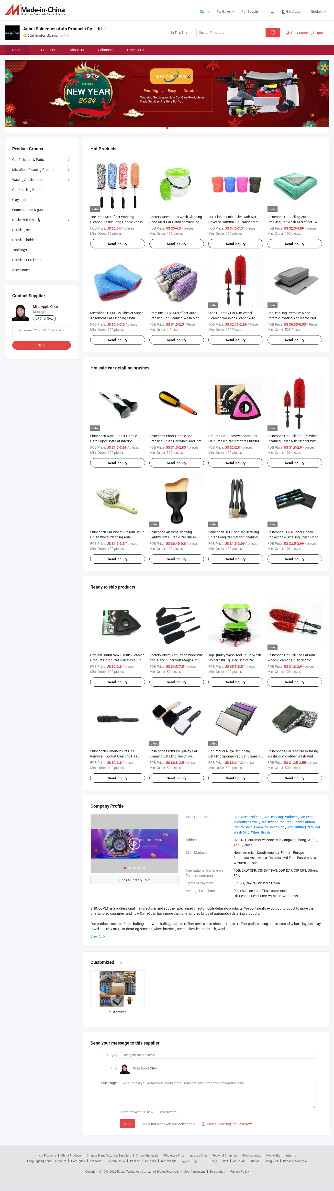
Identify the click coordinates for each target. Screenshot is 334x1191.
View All (96, 936)
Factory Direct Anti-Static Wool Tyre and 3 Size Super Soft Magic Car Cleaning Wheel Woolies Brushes (176, 660)
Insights (290, 1155)
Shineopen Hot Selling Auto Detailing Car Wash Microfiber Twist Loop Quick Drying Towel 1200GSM (294, 221)
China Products (71, 1155)
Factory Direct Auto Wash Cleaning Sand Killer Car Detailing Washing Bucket (175, 221)
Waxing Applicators (27, 179)
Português (78, 1161)
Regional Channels (224, 1155)
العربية (185, 1161)
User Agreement (194, 1171)
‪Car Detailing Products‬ (281, 816)
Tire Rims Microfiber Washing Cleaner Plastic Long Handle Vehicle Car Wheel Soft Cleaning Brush (117, 221)
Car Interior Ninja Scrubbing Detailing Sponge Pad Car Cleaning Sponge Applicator (234, 756)
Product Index (251, 1155)
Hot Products (47, 1155)
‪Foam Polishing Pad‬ (269, 827)
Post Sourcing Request (308, 32)
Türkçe (255, 1161)
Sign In (205, 11)
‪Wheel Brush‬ (260, 832)
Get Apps (293, 11)
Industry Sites (198, 1155)
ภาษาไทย (239, 1161)
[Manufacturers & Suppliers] (36, 9)
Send (127, 1123)
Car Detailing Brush (26, 189)
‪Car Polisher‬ (243, 827)
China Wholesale (147, 1155)
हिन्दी (225, 1161)
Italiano (135, 1161)
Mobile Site (273, 1155)
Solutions (105, 49)
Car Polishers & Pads (28, 159)
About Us (77, 49)
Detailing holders (24, 239)
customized (117, 1012)
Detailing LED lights (26, 259)
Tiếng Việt (271, 1161)
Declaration (217, 1171)
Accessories (21, 269)
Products (48, 49)
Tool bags (19, 249)
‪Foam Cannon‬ (304, 822)
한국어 (199, 1161)
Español (60, 1161)
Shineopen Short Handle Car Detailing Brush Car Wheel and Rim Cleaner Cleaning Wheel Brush (175, 441)
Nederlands (168, 1161)
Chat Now (46, 318)
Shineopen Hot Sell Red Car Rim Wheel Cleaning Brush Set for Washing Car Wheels (291, 660)
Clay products (22, 199)
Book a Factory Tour (134, 880)
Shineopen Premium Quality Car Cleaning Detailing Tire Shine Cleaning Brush (173, 756)
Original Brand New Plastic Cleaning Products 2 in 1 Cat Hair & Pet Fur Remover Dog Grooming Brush (117, 660)
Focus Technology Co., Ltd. (135, 1171)
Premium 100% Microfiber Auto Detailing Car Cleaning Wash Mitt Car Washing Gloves (174, 318)
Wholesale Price (173, 1155)
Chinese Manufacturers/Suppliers (109, 1155)
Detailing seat (22, 229)
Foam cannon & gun (27, 209)
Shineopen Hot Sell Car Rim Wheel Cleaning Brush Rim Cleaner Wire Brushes (292, 441)
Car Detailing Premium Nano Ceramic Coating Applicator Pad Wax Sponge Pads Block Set (291, 318)
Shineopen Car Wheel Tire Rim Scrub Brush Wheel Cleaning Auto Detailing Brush (117, 537)
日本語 (213, 1161)
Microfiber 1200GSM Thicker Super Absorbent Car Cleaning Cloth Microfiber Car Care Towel (116, 318)
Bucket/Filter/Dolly (26, 219)
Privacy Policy (239, 1171)
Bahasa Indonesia (295, 1161)
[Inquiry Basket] (272, 11)
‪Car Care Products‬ (247, 816)
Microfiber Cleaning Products (34, 169)
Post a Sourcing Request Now (226, 1124)
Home (16, 49)
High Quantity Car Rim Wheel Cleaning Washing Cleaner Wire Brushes (231, 318)
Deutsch (150, 1161)
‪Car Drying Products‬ (276, 822)
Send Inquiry (117, 244)
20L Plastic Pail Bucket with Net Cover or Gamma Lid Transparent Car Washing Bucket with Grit (233, 221)
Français (95, 1161)
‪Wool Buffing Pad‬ (300, 827)
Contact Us (135, 49)
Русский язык (116, 1161)
